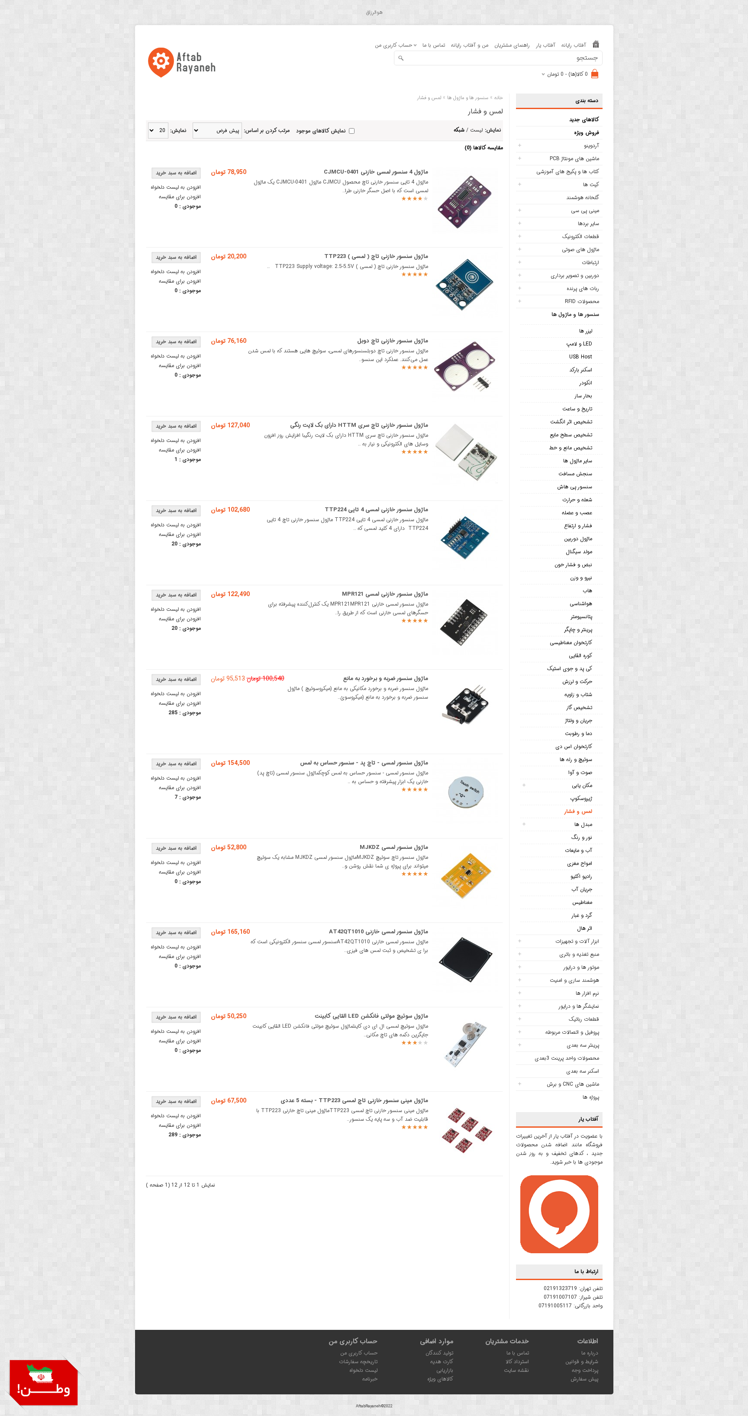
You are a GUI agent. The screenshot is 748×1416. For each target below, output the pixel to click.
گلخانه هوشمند (582, 198)
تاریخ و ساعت (577, 409)
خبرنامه (369, 1379)
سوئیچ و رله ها (576, 759)
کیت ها (591, 185)
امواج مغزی (579, 863)
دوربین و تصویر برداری (575, 275)
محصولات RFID (582, 301)
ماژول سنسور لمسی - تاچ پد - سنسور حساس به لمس (364, 763)
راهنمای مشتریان (512, 45)
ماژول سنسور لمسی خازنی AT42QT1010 (378, 931)
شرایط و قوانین (581, 1362)
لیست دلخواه (363, 1370)
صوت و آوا (580, 772)
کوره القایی (580, 656)
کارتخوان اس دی (573, 746)
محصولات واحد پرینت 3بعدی (567, 1058)
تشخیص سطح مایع (571, 435)
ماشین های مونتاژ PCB (574, 159)
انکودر (585, 383)
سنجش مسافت (575, 474)
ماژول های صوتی (580, 249)
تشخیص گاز (579, 707)
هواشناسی (581, 604)
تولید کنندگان (439, 1353)
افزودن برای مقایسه (180, 197)
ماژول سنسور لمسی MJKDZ (394, 847)
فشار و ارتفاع (578, 526)
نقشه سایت (516, 1370)
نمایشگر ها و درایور (578, 1006)
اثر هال (584, 928)
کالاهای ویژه (440, 1379)
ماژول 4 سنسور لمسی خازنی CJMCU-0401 (376, 172)
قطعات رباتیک (584, 1019)
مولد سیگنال (579, 552)
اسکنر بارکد (580, 370)
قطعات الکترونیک (580, 236)
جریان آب (581, 889)
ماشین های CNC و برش (573, 1084)
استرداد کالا (517, 1362)
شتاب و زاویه (578, 694)
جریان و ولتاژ (578, 720)
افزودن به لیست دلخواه (176, 187)
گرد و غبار (581, 915)
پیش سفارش (584, 1379)
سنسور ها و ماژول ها (575, 314)
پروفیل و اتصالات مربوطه (572, 1032)
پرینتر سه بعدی (583, 1045)
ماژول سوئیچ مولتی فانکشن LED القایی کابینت (371, 1016)
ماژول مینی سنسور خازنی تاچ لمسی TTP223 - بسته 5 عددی (354, 1100)
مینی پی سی (585, 210)
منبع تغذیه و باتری (579, 954)
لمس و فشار (578, 811)
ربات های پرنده (583, 288)
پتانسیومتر (581, 617)
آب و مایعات (578, 850)
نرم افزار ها (587, 993)
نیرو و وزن (581, 578)
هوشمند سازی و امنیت (574, 980)
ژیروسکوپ (581, 798)
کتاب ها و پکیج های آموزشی (567, 172)
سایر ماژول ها (577, 461)
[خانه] (596, 46)
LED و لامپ (579, 344)
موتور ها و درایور (581, 967)
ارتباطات (590, 262)
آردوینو (591, 146)
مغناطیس (582, 902)
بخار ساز (583, 396)
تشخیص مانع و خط (570, 448)
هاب (587, 591)
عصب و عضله (577, 513)
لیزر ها (585, 331)
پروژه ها (591, 1097)
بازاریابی (444, 1370)
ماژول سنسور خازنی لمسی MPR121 (385, 594)
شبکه (459, 130)
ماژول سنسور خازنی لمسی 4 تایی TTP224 (376, 509)
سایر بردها (588, 223)
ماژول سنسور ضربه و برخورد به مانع (385, 678)
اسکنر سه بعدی (582, 1071)
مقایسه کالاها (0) (483, 148)
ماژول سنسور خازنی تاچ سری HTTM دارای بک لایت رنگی (359, 425)
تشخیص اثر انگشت (571, 422)
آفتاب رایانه (573, 45)
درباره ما (589, 1353)
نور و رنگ (581, 837)
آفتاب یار (545, 45)
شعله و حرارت (577, 500)
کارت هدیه (441, 1362)
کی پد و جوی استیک (569, 668)
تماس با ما (433, 45)
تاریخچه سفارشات (358, 1362)
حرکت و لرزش (577, 681)
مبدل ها (583, 824)
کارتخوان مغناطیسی (571, 643)
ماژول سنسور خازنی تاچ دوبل (392, 340)
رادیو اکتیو (581, 876)
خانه (498, 98)
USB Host (580, 357)
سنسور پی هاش (574, 487)
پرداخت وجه (585, 1370)
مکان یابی (582, 785)
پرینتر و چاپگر (578, 630)
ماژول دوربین (578, 539)
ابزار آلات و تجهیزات (577, 941)
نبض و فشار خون (573, 565)
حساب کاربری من (358, 1353)
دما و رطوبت (578, 733)
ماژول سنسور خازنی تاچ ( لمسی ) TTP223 (376, 256)
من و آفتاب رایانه (469, 45)
